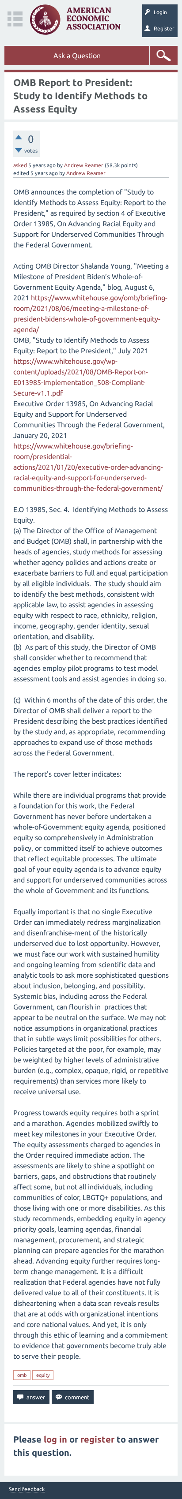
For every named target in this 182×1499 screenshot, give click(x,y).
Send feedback (27, 1489)
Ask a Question (77, 56)
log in (55, 1439)
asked (20, 165)
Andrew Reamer (83, 165)
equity (42, 1375)
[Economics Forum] (75, 19)
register (97, 1439)
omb (22, 1375)
